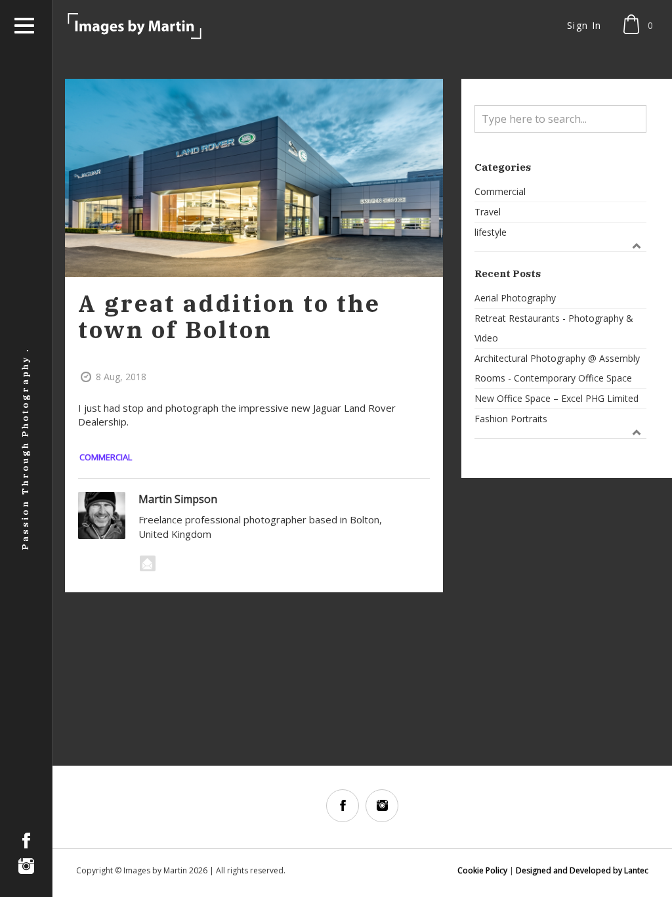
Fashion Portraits (510, 418)
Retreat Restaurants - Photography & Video (553, 328)
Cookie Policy (482, 870)
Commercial (105, 457)
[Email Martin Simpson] (148, 563)
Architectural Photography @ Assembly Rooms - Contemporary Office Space (557, 368)
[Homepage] (135, 26)
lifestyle (490, 232)
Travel (487, 212)
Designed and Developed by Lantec (582, 870)
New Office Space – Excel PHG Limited (556, 398)
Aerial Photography (515, 298)
